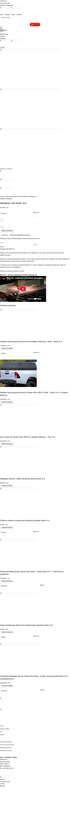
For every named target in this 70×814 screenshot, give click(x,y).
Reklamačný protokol (5, 747)
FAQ (1, 731)
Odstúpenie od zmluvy (6, 750)
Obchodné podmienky (6, 741)
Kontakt (2, 734)
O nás (1, 726)
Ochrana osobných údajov (7, 744)
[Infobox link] (35, 389)
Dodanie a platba (4, 728)
